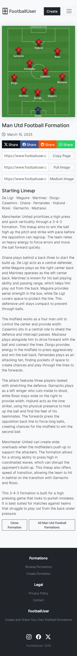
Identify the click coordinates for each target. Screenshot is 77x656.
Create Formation (38, 573)
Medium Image (62, 179)
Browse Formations (38, 567)
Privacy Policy (38, 593)
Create (52, 11)
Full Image (62, 167)
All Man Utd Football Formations (52, 525)
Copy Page (62, 156)
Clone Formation (14, 525)
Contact (38, 600)
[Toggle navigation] (69, 11)
